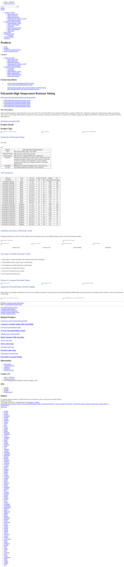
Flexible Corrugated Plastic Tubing (10, 312)
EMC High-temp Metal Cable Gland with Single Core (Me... (23, 89)
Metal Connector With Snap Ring (12, 337)
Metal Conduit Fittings (13, 25)
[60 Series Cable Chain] (7, 347)
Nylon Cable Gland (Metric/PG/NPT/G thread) (20, 85)
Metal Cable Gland (12, 15)
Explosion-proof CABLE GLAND (16, 18)
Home (5, 46)
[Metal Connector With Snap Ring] (10, 334)
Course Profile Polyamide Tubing (13, 304)
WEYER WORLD (9, 34)
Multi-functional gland (13, 17)
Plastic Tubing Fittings (13, 29)
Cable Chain (10, 31)
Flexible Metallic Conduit (14, 23)
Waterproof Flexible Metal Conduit (31, 404)
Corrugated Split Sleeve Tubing (9, 307)
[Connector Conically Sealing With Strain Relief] (14, 321)
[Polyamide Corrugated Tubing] (9, 353)
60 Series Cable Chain (8, 350)
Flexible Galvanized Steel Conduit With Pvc (97, 404)
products (6, 48)
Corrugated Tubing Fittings (8, 309)
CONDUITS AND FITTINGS (12, 21)
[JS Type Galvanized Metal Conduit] (11, 327)
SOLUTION (7, 32)
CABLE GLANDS (9, 12)
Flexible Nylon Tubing (66, 404)
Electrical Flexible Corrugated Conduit (11, 404)
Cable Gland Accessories (14, 20)
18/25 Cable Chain (7, 344)
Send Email (4, 407)
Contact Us (7, 38)
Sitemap (37, 402)
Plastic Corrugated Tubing (14, 28)
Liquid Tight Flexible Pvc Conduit (50, 404)
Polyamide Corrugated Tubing (11, 357)
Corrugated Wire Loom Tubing (9, 310)
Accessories (10, 26)
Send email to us (5, 121)
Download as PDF (15, 121)
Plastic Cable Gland (12, 14)
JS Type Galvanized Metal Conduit (13, 331)
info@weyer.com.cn (9, 379)
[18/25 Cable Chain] (6, 340)
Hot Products (30, 402)
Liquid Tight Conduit (78, 404)
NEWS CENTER (9, 37)
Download (10, 35)
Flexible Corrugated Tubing (8, 313)
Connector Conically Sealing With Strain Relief (17, 324)
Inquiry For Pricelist (6, 401)
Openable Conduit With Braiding (15, 303)
